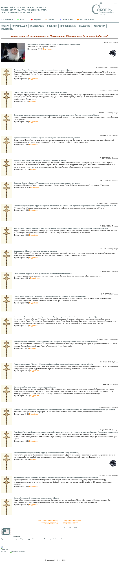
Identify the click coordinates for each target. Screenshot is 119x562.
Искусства (99, 26)
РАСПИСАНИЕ (87, 19)
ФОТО (23, 19)
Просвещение (68, 26)
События (52, 26)
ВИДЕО (37, 19)
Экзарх (5, 26)
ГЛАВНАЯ (8, 19)
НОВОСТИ (68, 19)
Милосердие (37, 26)
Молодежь (7, 29)
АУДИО (51, 19)
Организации (19, 26)
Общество (84, 26)
